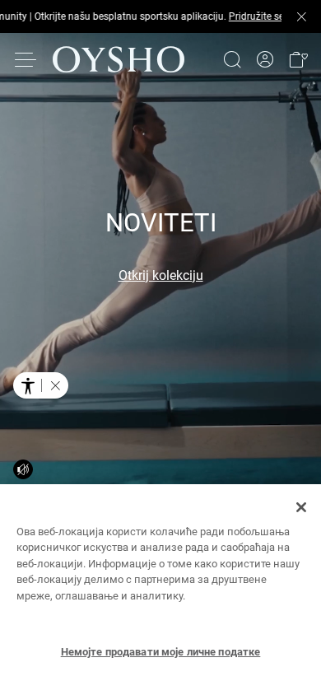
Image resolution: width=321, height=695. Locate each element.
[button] (298, 49)
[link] (265, 49)
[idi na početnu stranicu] (118, 49)
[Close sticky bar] (301, 11)
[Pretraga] (232, 49)
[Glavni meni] (26, 49)
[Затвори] (301, 507)
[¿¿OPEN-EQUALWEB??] (40, 385)
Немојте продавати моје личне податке (161, 652)
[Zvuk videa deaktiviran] (23, 469)
